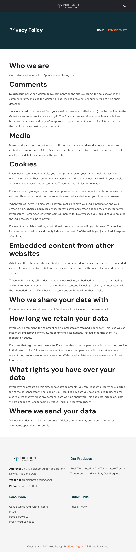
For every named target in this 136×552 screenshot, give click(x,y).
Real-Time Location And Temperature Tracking (98, 468)
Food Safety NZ (18, 517)
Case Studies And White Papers (28, 507)
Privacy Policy (78, 507)
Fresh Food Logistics (21, 522)
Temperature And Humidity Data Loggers (95, 473)
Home (100, 30)
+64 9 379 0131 (28, 486)
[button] (125, 6)
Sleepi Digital (76, 546)
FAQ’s (13, 512)
